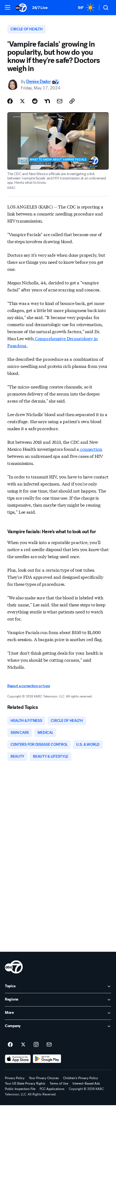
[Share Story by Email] (59, 101)
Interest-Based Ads (86, 1083)
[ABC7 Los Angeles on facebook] (10, 1044)
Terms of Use (59, 1083)
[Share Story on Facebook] (10, 101)
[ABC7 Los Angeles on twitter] (23, 1044)
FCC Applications (52, 1089)
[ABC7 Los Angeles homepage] (21, 7)
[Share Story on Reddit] (34, 101)
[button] (7, 7)
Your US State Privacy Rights (25, 1083)
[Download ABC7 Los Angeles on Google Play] (47, 1058)
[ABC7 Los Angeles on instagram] (36, 1044)
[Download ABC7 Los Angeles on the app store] (18, 1058)
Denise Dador (38, 82)
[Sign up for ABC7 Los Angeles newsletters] (49, 1044)
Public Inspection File (20, 1089)
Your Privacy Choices (44, 1078)
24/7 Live (39, 7)
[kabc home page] (14, 966)
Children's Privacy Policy (80, 1078)
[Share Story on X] (22, 101)
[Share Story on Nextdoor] (47, 101)
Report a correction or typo (28, 686)
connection (90, 449)
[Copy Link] (72, 101)
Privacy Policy (15, 1078)
